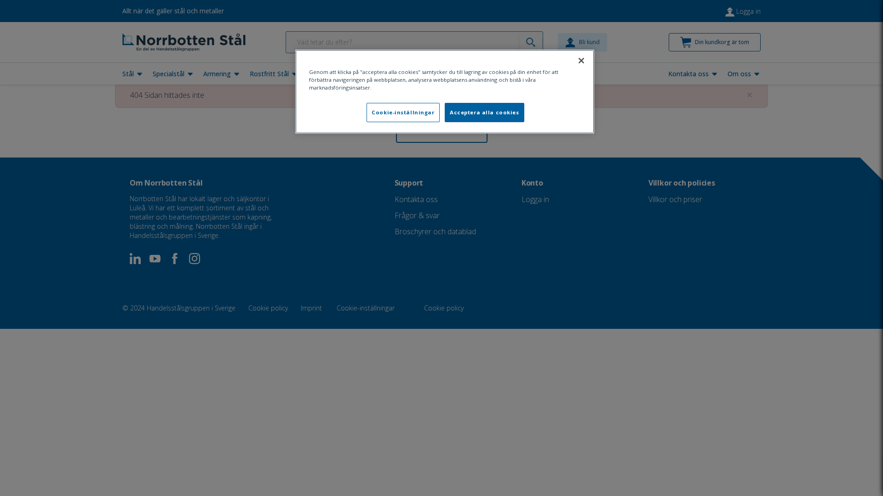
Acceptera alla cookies (484, 112)
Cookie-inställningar (403, 112)
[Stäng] (581, 61)
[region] (444, 92)
